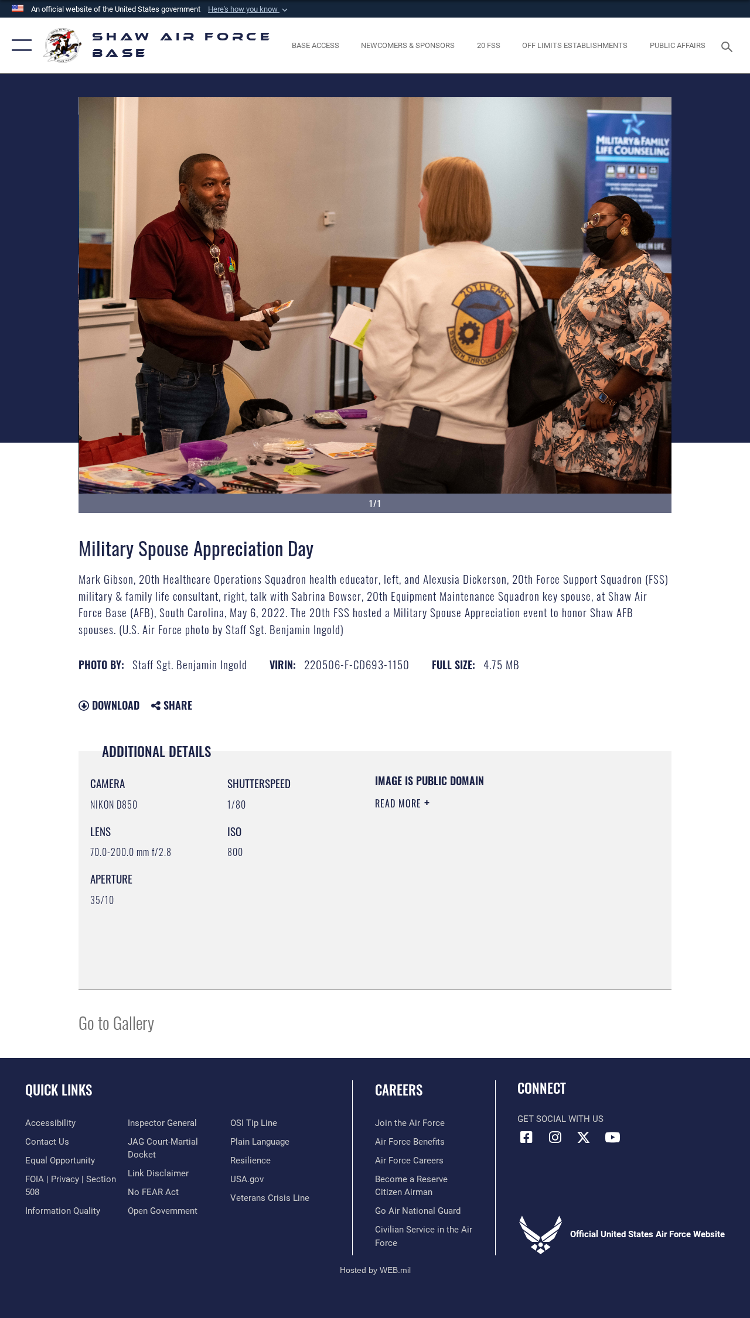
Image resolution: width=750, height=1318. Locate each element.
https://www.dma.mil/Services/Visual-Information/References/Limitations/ (480, 902)
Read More (399, 803)
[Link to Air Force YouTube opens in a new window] (612, 1137)
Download (114, 705)
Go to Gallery (116, 1022)
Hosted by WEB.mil (375, 1270)
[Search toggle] (729, 45)
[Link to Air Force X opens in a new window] (583, 1137)
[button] (249, 9)
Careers (398, 1090)
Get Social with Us (560, 1119)
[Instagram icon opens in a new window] (555, 1137)
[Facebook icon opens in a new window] (526, 1137)
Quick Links (58, 1090)
